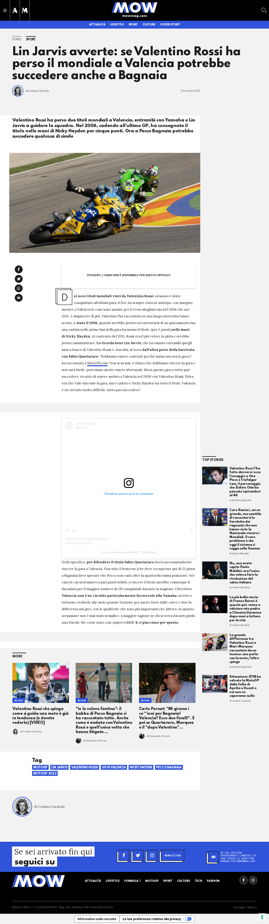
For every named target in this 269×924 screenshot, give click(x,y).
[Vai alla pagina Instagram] (253, 880)
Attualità (97, 24)
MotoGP (18, 700)
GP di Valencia (114, 767)
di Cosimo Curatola (37, 90)
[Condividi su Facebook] (19, 269)
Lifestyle (117, 24)
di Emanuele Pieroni (94, 740)
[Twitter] (138, 855)
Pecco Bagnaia (169, 767)
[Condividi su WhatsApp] (19, 288)
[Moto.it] (25, 10)
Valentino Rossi (84, 767)
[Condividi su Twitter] (19, 279)
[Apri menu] (5, 10)
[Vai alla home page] (134, 7)
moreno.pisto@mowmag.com (238, 861)
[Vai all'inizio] (38, 881)
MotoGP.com (97, 363)
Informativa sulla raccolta (97, 919)
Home (16, 39)
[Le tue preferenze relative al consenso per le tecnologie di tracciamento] (262, 917)
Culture (149, 24)
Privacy (252, 908)
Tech (198, 881)
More (17, 656)
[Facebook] (123, 855)
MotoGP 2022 (45, 773)
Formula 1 (132, 881)
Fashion (213, 881)
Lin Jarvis (59, 767)
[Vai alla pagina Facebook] (244, 880)
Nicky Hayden (141, 767)
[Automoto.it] (15, 10)
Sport (133, 24)
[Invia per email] (19, 298)
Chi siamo (239, 908)
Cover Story (170, 24)
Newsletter (172, 855)
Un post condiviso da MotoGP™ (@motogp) (128, 552)
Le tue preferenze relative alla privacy (152, 919)
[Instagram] (152, 855)
